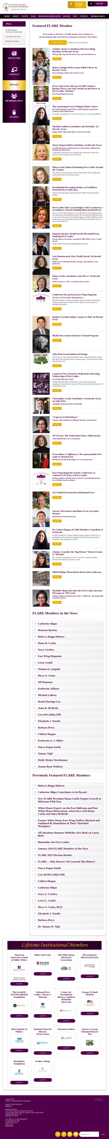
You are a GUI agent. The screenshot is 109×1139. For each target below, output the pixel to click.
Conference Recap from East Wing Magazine (74, 294)
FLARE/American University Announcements (14, 31)
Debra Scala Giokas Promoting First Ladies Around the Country (77, 168)
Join (75, 16)
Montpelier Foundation (19, 1062)
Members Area (98, 16)
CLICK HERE (58, 42)
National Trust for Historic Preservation (43, 1031)
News (33, 16)
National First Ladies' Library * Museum (42, 994)
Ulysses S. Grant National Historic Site (89, 1031)
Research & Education (49, 16)
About (15, 16)
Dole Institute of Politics (19, 1030)
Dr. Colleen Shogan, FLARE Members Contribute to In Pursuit (77, 530)
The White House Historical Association (66, 957)
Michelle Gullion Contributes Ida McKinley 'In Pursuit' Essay (75, 127)
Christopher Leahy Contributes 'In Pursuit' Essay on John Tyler (76, 399)
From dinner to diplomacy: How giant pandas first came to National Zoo (77, 455)
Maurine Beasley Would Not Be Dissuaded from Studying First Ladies (75, 235)
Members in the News (12, 41)
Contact (84, 16)
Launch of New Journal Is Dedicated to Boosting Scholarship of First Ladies (76, 375)
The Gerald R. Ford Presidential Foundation (19, 994)
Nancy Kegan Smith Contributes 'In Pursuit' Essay (77, 145)
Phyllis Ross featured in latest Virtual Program (75, 335)
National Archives (66, 1029)
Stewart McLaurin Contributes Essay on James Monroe (75, 512)
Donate (99, 4)
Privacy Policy (9, 1125)
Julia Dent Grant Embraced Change (70, 354)
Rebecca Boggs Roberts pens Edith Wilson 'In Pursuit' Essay (74, 68)
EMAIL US (8, 1106)
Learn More (19, 983)
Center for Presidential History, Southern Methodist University (66, 997)
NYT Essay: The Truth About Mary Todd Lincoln (76, 435)
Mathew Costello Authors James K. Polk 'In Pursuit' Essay (78, 318)
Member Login (79, 4)
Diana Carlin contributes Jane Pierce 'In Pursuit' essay (76, 277)
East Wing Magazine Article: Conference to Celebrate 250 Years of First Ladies (73, 474)
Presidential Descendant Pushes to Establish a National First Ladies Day (74, 188)
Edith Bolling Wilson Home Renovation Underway (77, 572)
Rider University (43, 955)
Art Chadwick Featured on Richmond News (73, 492)
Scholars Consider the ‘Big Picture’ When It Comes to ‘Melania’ (77, 553)
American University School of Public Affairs (19, 957)
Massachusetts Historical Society (90, 956)
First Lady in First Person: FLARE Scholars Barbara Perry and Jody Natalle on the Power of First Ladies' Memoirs (76, 88)
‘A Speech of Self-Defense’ (65, 417)
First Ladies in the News (13, 37)
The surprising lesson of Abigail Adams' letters (75, 106)
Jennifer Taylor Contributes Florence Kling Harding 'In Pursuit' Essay (73, 50)
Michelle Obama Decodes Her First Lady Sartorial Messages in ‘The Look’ (77, 591)
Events (24, 16)
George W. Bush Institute (90, 993)
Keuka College (43, 1061)
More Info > (57, 59)
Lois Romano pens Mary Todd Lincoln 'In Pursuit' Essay (76, 257)
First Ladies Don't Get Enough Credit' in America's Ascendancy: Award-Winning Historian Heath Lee (77, 208)
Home (7, 16)
